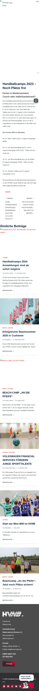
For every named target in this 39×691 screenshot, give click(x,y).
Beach (4, 327)
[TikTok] (12, 686)
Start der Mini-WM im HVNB (18, 523)
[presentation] (19, 241)
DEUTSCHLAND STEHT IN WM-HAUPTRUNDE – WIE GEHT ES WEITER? (28, 206)
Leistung (12, 452)
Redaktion (8, 339)
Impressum (6, 621)
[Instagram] (4, 686)
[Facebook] (8, 686)
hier (25, 183)
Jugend (7, 191)
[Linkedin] (20, 686)
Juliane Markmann (10, 468)
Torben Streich (9, 273)
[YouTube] (16, 686)
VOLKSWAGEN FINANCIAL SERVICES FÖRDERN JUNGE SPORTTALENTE (18, 460)
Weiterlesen (8, 290)
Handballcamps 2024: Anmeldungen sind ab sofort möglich (15, 265)
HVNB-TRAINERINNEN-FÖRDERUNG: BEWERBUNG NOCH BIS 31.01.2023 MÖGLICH (11, 209)
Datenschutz (6, 624)
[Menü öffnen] (34, 4)
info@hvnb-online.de (15, 649)
